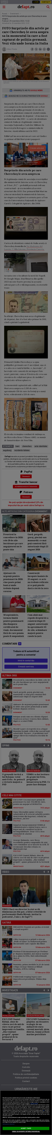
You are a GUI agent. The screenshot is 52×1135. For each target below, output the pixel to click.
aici (43, 1110)
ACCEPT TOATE (26, 1128)
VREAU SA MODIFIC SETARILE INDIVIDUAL (26, 1131)
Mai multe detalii (34, 1103)
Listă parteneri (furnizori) (8, 1124)
